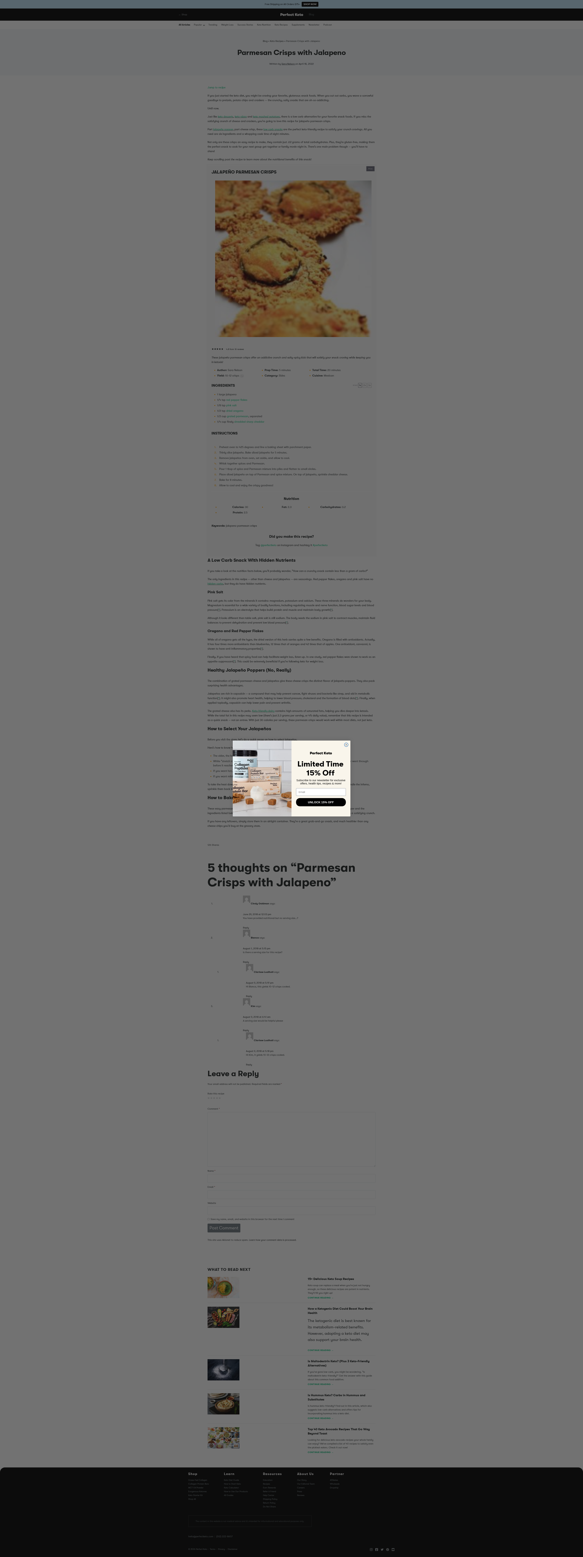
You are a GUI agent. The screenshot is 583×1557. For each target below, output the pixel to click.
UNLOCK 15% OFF (321, 802)
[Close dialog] (346, 745)
